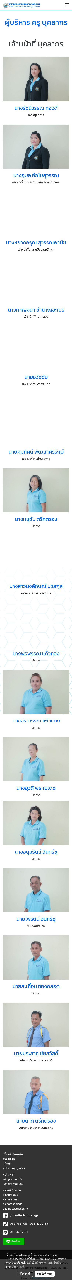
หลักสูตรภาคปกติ (12, 1179)
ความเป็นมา (9, 1159)
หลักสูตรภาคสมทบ (13, 1184)
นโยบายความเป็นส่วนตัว (48, 1263)
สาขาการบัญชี (10, 1195)
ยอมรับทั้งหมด (44, 1273)
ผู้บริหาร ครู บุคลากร (14, 1168)
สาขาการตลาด (10, 1199)
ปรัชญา (7, 1164)
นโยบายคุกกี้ (18, 1266)
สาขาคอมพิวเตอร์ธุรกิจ (15, 1209)
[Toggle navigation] (67, 5)
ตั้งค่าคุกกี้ (25, 1273)
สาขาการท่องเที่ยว (12, 1204)
